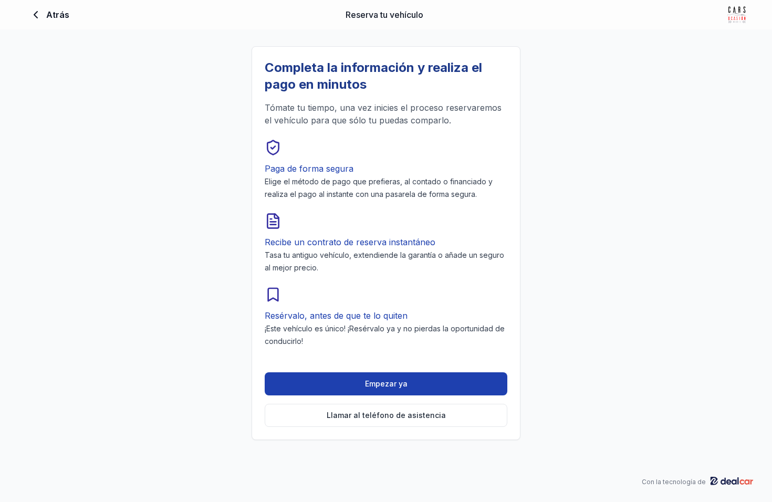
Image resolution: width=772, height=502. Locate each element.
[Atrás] (35, 14)
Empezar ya (386, 383)
